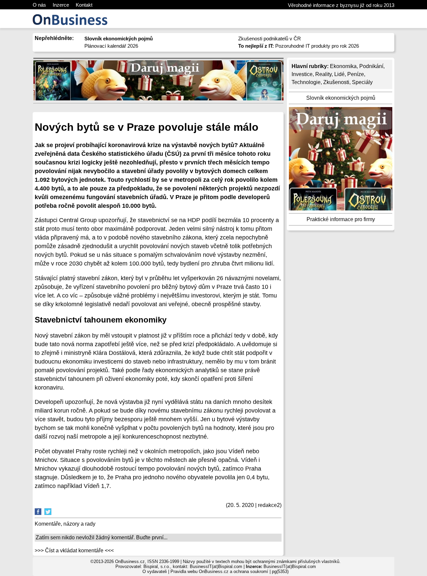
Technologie (306, 82)
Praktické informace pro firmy (341, 219)
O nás (39, 5)
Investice (302, 74)
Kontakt (84, 5)
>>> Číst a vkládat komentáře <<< (74, 550)
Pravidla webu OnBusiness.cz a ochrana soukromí (219, 571)
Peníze (355, 74)
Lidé (339, 74)
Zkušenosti (336, 82)
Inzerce (61, 5)
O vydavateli (154, 571)
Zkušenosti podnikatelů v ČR (269, 38)
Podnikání (371, 66)
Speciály (362, 82)
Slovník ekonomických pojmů (340, 98)
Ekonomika (343, 66)
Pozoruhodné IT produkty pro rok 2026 (298, 46)
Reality (323, 74)
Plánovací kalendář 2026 (111, 46)
